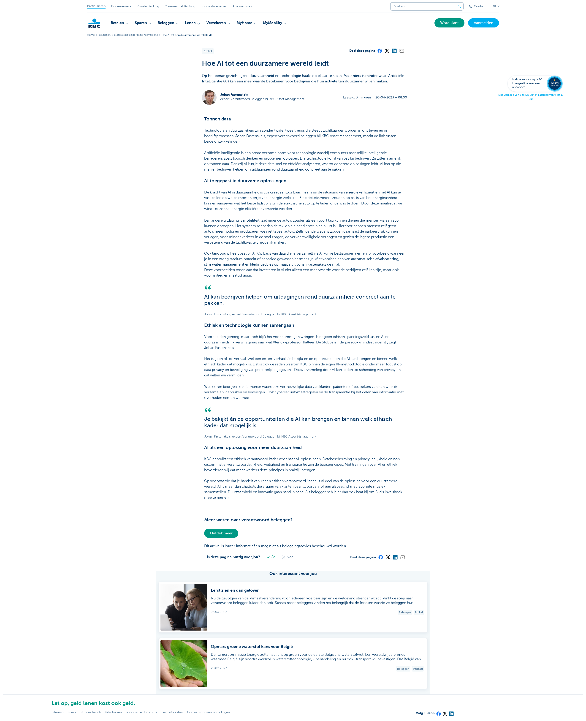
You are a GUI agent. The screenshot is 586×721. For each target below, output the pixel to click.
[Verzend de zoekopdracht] (459, 6)
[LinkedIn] (394, 50)
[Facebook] (379, 50)
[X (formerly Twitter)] (387, 50)
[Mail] (401, 50)
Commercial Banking (180, 6)
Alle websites (242, 6)
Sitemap (57, 712)
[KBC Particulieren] (94, 23)
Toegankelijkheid (172, 712)
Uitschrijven (113, 712)
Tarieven (72, 712)
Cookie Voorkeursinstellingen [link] (208, 712)
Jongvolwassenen (214, 6)
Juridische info (91, 712)
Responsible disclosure (141, 712)
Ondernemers (121, 6)
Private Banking (148, 6)
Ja (273, 557)
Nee (289, 557)
